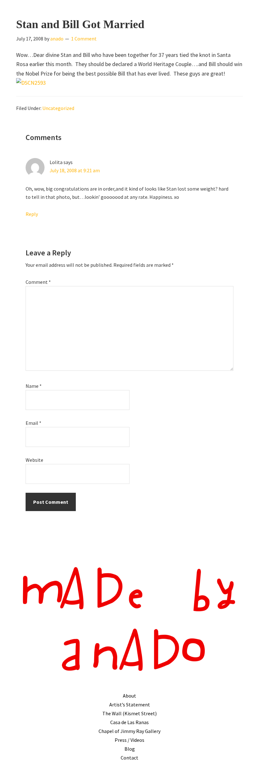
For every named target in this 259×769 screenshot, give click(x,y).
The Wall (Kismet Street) (129, 713)
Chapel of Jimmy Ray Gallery (129, 731)
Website (34, 460)
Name (34, 386)
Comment (38, 282)
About (129, 696)
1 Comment (84, 38)
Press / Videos (129, 740)
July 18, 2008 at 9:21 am (75, 170)
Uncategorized (58, 108)
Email (33, 423)
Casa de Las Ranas (129, 722)
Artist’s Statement (129, 704)
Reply (32, 214)
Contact (129, 757)
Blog (129, 749)
